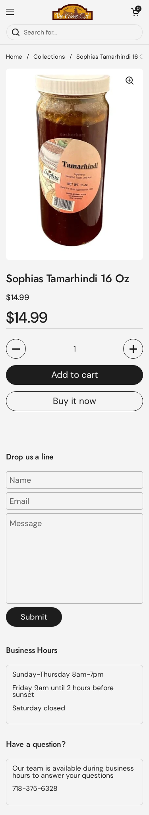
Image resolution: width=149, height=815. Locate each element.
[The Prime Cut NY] (72, 12)
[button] (135, 12)
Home (14, 57)
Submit (34, 617)
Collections (49, 57)
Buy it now (74, 401)
